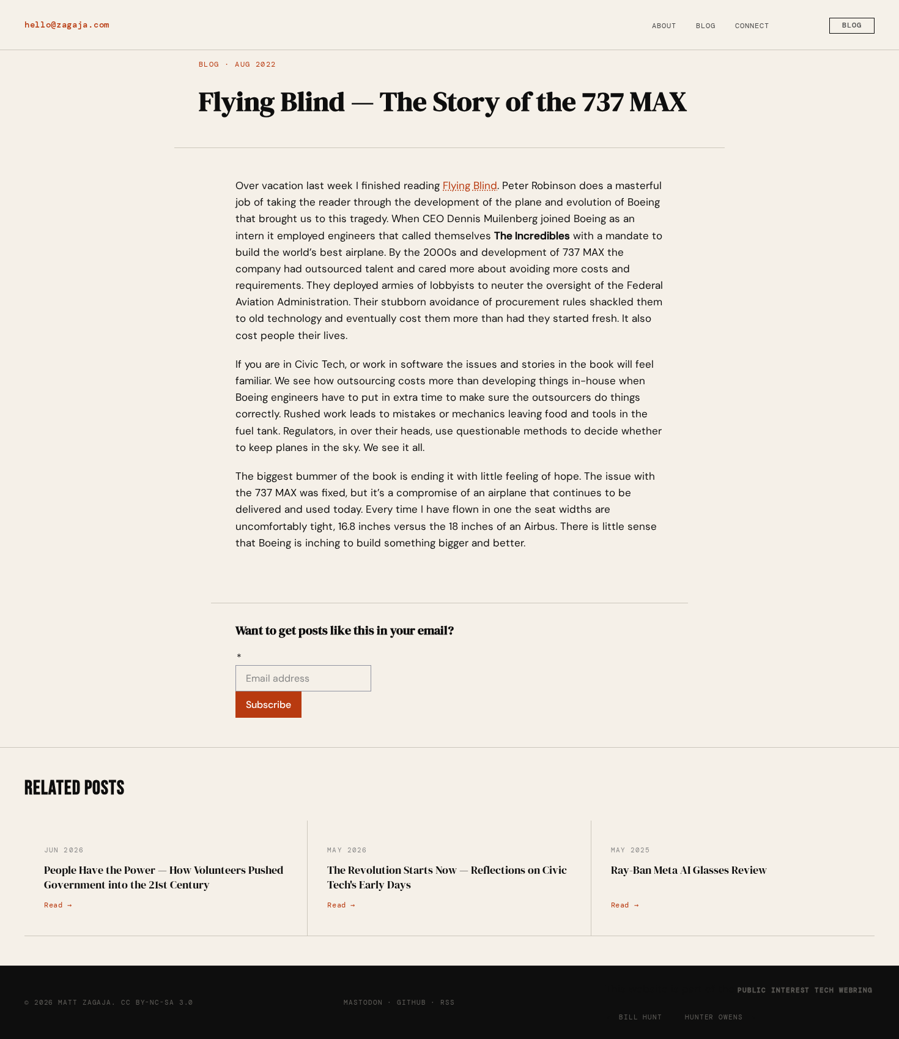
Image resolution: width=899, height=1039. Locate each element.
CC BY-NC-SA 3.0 (157, 1002)
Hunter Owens (714, 1017)
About (664, 26)
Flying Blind (470, 185)
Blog (706, 26)
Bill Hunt (640, 1017)
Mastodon (363, 1002)
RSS (447, 1002)
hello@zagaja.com (66, 25)
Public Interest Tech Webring (805, 990)
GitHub (411, 1002)
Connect (752, 26)
